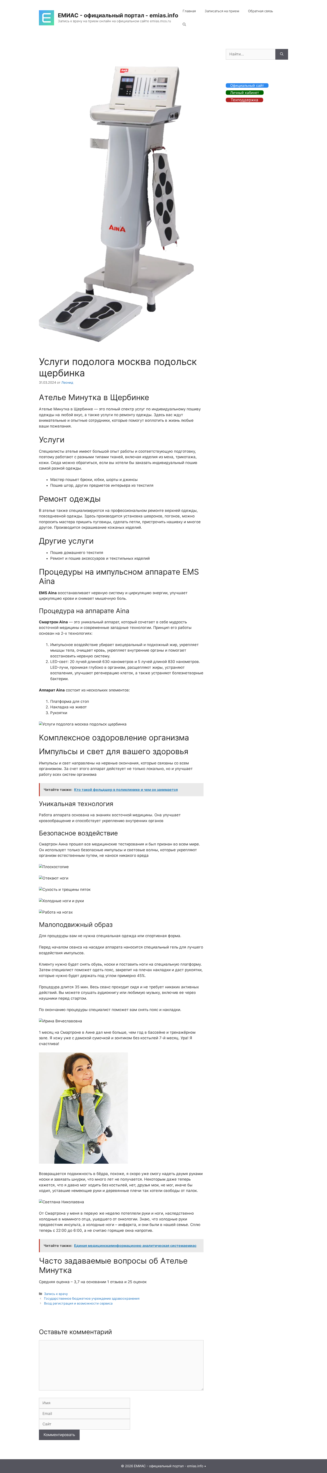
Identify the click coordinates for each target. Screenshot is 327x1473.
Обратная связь (260, 11)
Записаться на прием (222, 11)
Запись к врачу (56, 1294)
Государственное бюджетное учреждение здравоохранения (91, 1298)
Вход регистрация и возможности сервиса (78, 1303)
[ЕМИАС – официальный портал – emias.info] (46, 17)
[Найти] (281, 54)
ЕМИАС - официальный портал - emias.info (118, 15)
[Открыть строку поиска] (184, 24)
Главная (189, 11)
